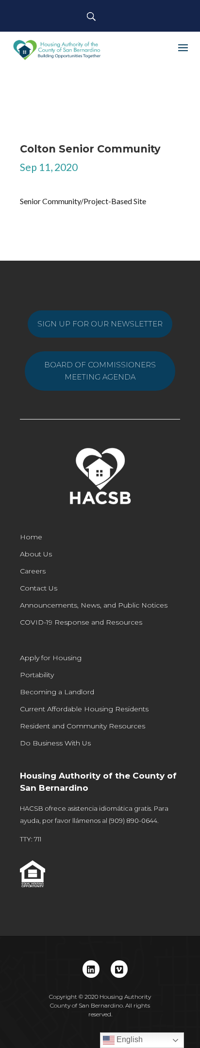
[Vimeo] (119, 969)
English (129, 1039)
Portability (37, 674)
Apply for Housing (51, 657)
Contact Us (38, 588)
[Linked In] (91, 969)
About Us (36, 554)
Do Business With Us (55, 743)
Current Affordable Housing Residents (84, 709)
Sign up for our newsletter (100, 323)
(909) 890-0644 (133, 820)
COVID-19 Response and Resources (81, 622)
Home (31, 537)
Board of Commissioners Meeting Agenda (100, 371)
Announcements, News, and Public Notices (93, 605)
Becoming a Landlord (57, 691)
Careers (33, 571)
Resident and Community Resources (82, 726)
